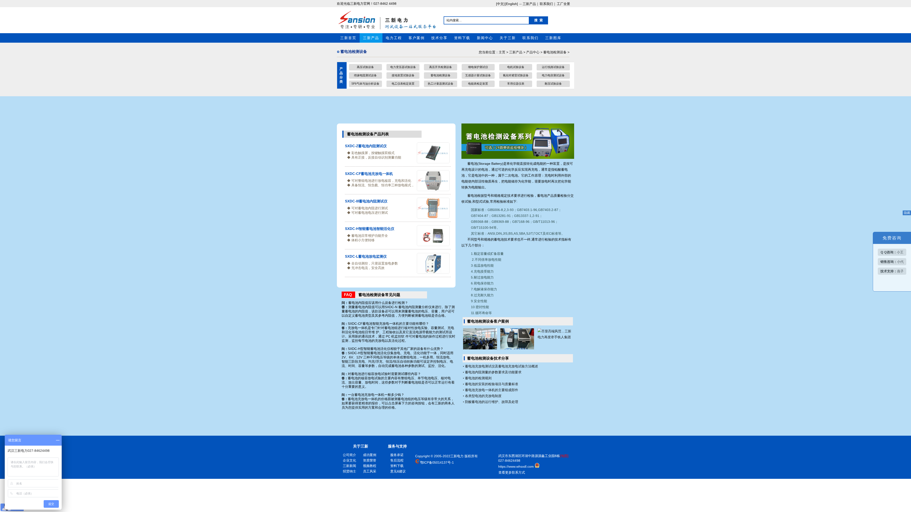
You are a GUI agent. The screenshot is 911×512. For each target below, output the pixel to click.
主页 (502, 52)
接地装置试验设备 (403, 75)
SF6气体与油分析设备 (365, 83)
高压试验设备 (365, 67)
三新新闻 (349, 466)
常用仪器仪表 (515, 83)
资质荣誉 (369, 460)
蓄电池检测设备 (555, 52)
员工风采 (369, 471)
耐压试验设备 (553, 83)
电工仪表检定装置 (403, 83)
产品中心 (532, 52)
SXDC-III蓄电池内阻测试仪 (366, 201)
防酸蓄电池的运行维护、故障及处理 (491, 402)
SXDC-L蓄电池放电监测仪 (366, 256)
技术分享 (439, 38)
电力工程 (394, 38)
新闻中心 (485, 38)
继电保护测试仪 (478, 67)
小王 (892, 252)
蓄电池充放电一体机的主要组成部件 (491, 390)
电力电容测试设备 (553, 75)
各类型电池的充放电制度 (483, 396)
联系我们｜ (548, 4)
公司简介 (349, 455)
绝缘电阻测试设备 (365, 75)
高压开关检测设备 (440, 67)
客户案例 (417, 38)
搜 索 (538, 20)
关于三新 (508, 38)
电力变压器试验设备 (403, 67)
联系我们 (530, 38)
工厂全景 (563, 4)
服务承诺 (397, 455)
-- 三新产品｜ (528, 4)
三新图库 (553, 38)
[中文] (500, 4)
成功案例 (369, 455)
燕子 (892, 271)
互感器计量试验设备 (478, 75)
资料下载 (462, 38)
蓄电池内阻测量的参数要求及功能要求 (493, 372)
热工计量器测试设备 (440, 83)
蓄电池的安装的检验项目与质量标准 (491, 384)
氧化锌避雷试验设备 (516, 75)
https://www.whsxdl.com (516, 466)
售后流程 (397, 460)
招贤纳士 (349, 471)
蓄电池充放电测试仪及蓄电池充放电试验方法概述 (501, 366)
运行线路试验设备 (553, 67)
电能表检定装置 (478, 83)
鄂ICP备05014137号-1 (437, 462)
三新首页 (348, 38)
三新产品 (371, 38)
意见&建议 (398, 471)
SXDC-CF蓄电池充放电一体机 (369, 174)
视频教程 (369, 466)
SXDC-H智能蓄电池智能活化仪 (369, 229)
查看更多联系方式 (511, 472)
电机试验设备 (515, 67)
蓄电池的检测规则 (478, 378)
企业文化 (349, 460)
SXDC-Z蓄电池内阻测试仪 (366, 146)
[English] (511, 4)
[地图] (564, 456)
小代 (892, 262)
